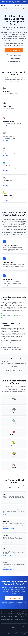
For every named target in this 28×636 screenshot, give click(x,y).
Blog (26, 5)
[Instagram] (15, 630)
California (7, 8)
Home (2, 8)
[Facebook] (12, 630)
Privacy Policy (8, 633)
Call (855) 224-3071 (15, 50)
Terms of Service (16, 633)
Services (17, 5)
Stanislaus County (15, 8)
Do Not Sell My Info (24, 633)
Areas (22, 5)
